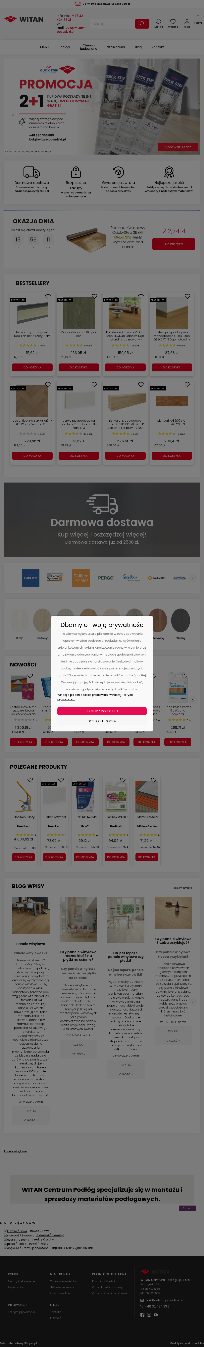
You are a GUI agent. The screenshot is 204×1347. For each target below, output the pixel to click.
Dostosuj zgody (102, 721)
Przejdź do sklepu (102, 711)
